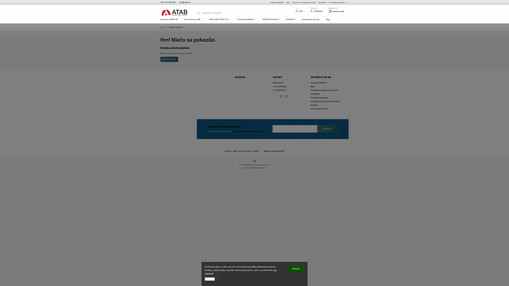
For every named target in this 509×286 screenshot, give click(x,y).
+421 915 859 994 (279, 86)
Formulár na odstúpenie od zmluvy (304, 2)
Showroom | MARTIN (277, 2)
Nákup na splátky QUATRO (274, 151)
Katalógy (314, 105)
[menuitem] (170, 19)
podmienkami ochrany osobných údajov (247, 131)
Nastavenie (210, 279)
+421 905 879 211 (279, 90)
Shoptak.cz (263, 168)
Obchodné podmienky (337, 2)
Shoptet (250, 168)
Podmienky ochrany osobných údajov (325, 101)
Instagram (287, 96)
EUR (301, 11)
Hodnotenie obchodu (319, 109)
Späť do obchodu (169, 59)
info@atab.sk (278, 83)
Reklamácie (322, 2)
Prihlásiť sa (327, 129)
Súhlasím (295, 268)
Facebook (281, 96)
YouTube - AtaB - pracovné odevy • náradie (242, 151)
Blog (287, 2)
